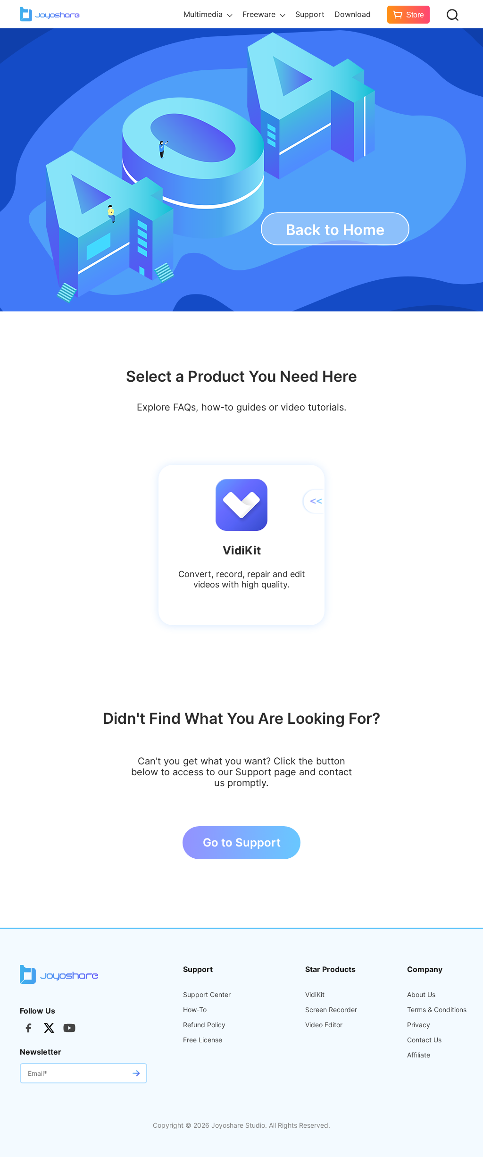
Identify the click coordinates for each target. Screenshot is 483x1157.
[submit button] (135, 1073)
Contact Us (424, 1040)
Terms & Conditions (436, 1010)
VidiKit (315, 994)
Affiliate (418, 1055)
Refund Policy (204, 1025)
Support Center (207, 994)
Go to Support (242, 842)
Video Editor (323, 1025)
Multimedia (204, 14)
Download (352, 14)
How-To (195, 1010)
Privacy (418, 1025)
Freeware (260, 14)
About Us (421, 994)
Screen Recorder (331, 1010)
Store (415, 15)
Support (310, 14)
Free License (202, 1040)
